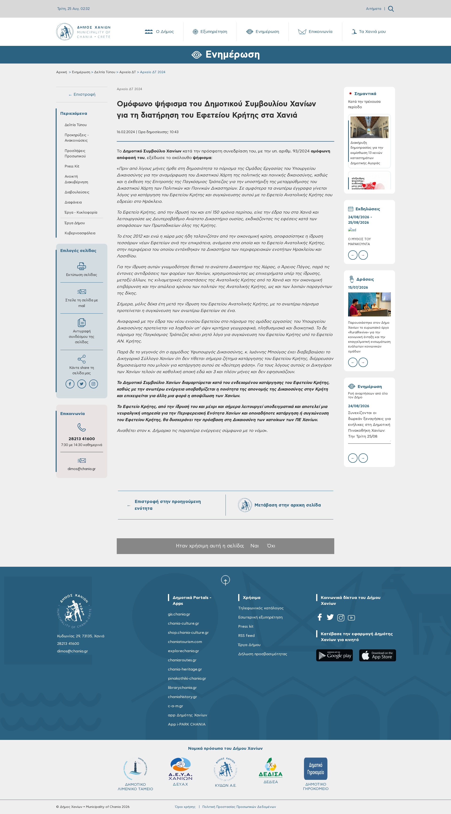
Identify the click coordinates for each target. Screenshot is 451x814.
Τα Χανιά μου (372, 32)
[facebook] (319, 618)
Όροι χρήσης (185, 807)
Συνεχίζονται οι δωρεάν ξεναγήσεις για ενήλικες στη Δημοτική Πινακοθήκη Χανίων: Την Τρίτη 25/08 (369, 424)
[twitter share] (81, 383)
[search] (391, 9)
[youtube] (351, 618)
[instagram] (340, 618)
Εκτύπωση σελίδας (81, 275)
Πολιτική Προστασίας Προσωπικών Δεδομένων (239, 807)
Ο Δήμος (165, 32)
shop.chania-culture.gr (188, 632)
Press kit (245, 626)
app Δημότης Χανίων (187, 715)
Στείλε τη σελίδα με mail (81, 303)
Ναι (254, 545)
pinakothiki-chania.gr (187, 678)
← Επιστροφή (81, 94)
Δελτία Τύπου (104, 72)
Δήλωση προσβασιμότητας (262, 654)
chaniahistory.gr (182, 697)
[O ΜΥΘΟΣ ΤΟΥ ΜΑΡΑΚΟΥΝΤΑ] (369, 230)
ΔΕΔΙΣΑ (271, 782)
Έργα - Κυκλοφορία (81, 212)
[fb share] (70, 383)
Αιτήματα (373, 9)
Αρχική (61, 72)
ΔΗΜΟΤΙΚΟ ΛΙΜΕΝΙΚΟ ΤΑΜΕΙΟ (135, 787)
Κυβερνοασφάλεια (80, 233)
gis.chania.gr (179, 614)
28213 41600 (82, 439)
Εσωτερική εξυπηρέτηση (260, 617)
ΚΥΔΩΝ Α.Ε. (225, 785)
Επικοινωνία (321, 32)
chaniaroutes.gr (182, 660)
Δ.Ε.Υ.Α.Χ (180, 784)
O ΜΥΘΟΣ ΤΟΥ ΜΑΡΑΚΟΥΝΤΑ (359, 242)
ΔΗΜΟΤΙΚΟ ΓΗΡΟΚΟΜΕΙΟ (316, 786)
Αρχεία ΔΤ (127, 72)
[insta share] (93, 383)
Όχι (271, 545)
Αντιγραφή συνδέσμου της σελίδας (81, 337)
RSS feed (246, 636)
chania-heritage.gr (185, 669)
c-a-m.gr (175, 706)
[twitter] (330, 618)
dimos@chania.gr (82, 469)
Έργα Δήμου (249, 645)
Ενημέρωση (267, 32)
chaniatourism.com (185, 642)
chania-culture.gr (183, 623)
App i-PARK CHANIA (187, 724)
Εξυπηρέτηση (213, 32)
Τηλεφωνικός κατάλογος (261, 608)
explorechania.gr (183, 651)
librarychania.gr (182, 688)
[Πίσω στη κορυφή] (225, 580)
